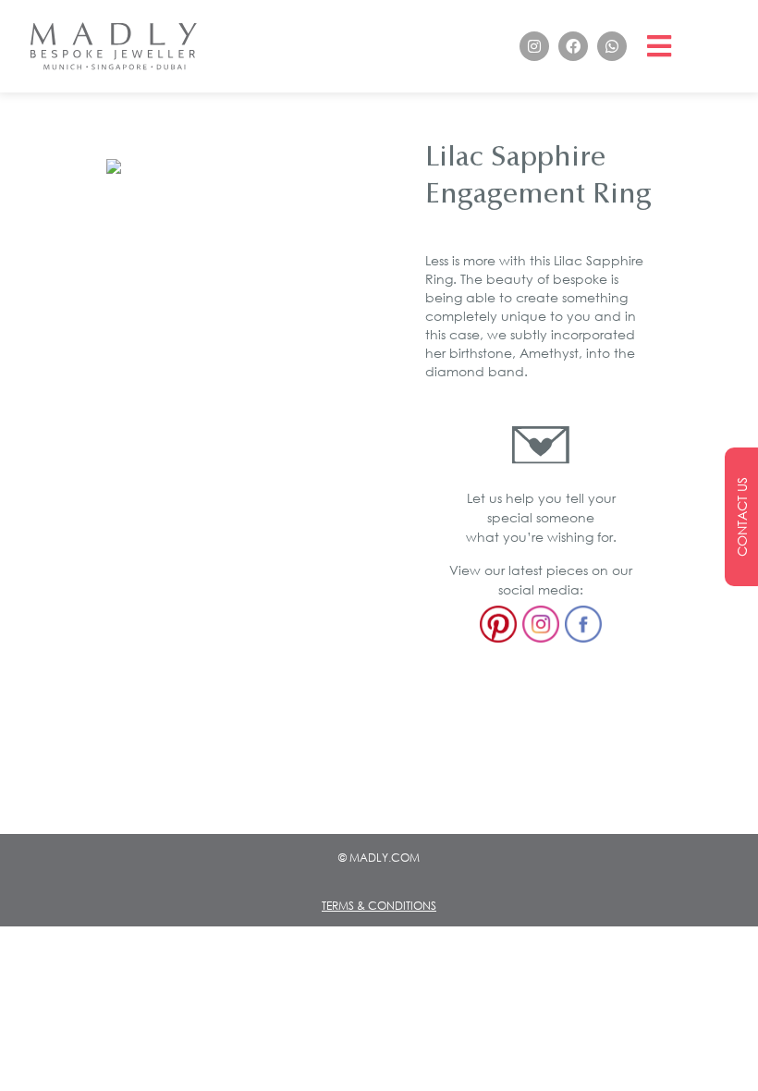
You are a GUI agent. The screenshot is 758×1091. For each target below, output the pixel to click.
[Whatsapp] (612, 46)
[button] (660, 46)
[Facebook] (573, 46)
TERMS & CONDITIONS (379, 906)
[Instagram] (534, 46)
